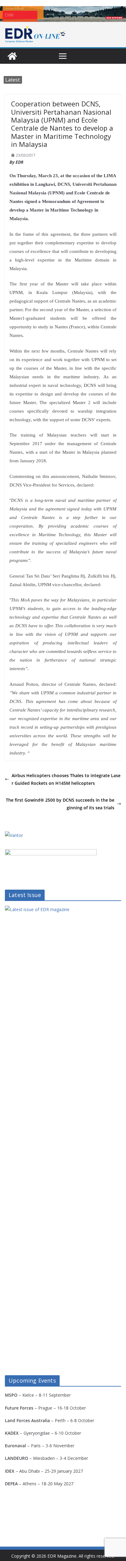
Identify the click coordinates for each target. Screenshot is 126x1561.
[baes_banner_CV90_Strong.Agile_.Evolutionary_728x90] (63, 14)
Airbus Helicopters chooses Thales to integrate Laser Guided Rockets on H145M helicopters (66, 779)
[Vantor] (14, 835)
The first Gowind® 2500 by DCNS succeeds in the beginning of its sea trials (60, 804)
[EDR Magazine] (12, 56)
